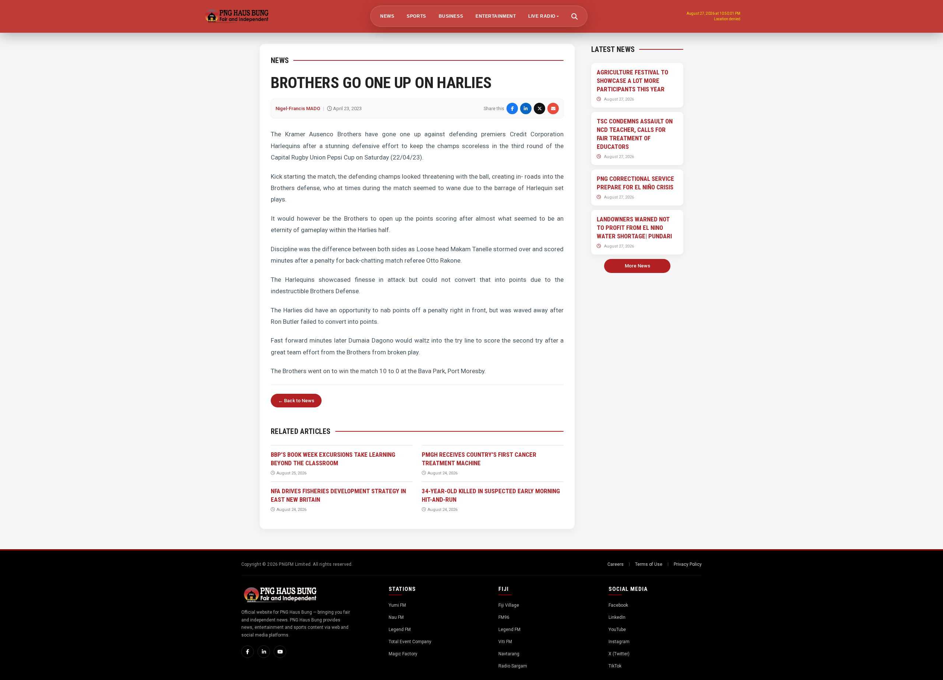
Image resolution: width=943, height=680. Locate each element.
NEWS (387, 16)
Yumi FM (397, 605)
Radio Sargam (512, 666)
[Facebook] (247, 651)
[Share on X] (539, 108)
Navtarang (508, 653)
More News (637, 266)
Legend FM (400, 629)
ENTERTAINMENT (496, 16)
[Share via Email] (553, 108)
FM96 (503, 617)
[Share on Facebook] (512, 108)
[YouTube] (280, 651)
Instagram (619, 641)
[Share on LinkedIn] (526, 108)
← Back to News (296, 400)
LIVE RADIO (541, 16)
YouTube (617, 629)
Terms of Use (648, 564)
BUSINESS (450, 16)
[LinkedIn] (263, 651)
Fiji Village (508, 605)
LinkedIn (617, 617)
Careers (615, 564)
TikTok (615, 666)
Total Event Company (410, 641)
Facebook (618, 605)
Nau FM (396, 617)
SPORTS (416, 16)
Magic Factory (403, 653)
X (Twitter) (619, 653)
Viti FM (505, 641)
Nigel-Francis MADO (298, 108)
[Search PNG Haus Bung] (574, 16)
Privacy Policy (688, 564)
